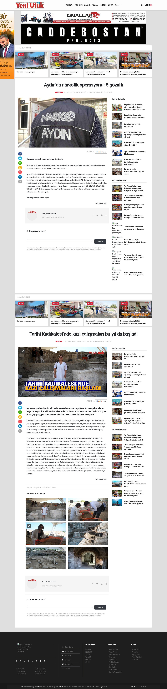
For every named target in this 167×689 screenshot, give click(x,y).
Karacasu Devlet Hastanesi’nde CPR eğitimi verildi (134, 171)
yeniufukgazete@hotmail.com (53, 217)
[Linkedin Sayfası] (33, 661)
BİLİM (28, 297)
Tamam (143, 687)
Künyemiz (68, 664)
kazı (65, 438)
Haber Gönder (40, 674)
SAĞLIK (87, 5)
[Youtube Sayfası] (29, 661)
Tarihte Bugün (114, 662)
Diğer (117, 5)
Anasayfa (20, 48)
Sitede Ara (135, 650)
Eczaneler (112, 657)
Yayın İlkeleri (20, 671)
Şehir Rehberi (113, 669)
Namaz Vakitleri (114, 654)
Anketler (135, 652)
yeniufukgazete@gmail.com (52, 586)
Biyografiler (136, 654)
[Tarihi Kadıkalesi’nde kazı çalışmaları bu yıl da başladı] (62, 371)
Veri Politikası (21, 674)
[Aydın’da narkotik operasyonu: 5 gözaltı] (62, 122)
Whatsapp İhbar (40, 671)
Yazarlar (68, 656)
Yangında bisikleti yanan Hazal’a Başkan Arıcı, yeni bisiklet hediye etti (133, 257)
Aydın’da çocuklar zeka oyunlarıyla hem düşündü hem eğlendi (135, 134)
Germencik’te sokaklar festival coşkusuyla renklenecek (132, 162)
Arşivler (68, 660)
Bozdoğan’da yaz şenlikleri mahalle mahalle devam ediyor (134, 207)
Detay (134, 687)
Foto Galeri (69, 647)
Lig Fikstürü (113, 659)
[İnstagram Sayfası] (25, 661)
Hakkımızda (20, 669)
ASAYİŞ (28, 48)
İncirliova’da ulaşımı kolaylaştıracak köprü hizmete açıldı (135, 242)
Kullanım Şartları (40, 669)
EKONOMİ (78, 5)
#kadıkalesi (46, 488)
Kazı (78, 441)
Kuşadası (72, 427)
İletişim (67, 669)
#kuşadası (37, 488)
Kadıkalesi (49, 421)
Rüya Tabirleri (136, 657)
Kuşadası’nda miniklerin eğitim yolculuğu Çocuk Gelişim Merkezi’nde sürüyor (135, 107)
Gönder (100, 241)
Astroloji (135, 659)
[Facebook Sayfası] (17, 661)
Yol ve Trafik (113, 652)
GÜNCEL (69, 5)
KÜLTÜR (103, 5)
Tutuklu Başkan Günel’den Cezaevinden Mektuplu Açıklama (133, 197)
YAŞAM (95, 5)
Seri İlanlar (112, 667)
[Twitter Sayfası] (21, 661)
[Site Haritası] (41, 661)
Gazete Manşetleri (115, 672)
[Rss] (37, 661)
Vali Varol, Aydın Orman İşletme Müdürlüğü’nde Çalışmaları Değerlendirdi (133, 188)
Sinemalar (112, 664)
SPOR (110, 5)
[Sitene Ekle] (45, 661)
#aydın (29, 488)
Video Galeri (69, 651)
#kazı (54, 488)
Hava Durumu (113, 650)
